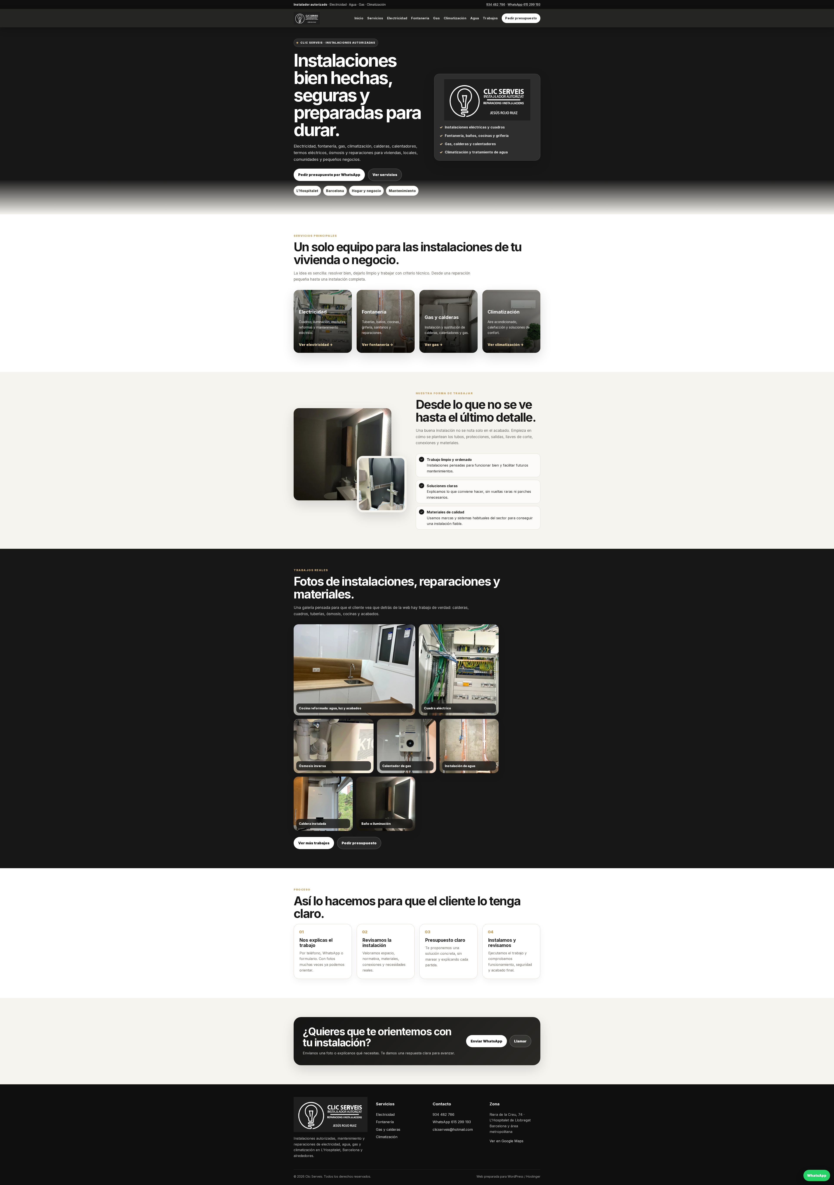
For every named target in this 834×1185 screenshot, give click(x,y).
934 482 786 (495, 4)
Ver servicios (384, 175)
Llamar (520, 1041)
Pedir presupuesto (521, 18)
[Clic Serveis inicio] (317, 18)
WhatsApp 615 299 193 (524, 4)
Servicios (375, 18)
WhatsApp (816, 1175)
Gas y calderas (388, 1129)
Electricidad (397, 18)
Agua (474, 18)
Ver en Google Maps (506, 1141)
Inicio (358, 18)
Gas (436, 18)
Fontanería (420, 18)
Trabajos (490, 18)
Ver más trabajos (313, 843)
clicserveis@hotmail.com (453, 1129)
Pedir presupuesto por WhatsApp (329, 175)
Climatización (455, 18)
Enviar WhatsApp (486, 1041)
